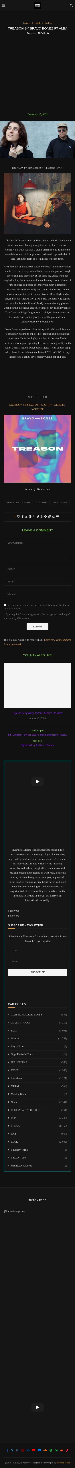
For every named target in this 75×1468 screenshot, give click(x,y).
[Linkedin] (28, 1450)
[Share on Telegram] (45, 516)
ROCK (39, 1141)
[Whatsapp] (56, 1450)
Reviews (39, 1126)
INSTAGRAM (32, 405)
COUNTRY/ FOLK (39, 1022)
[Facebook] (7, 1450)
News (39, 1102)
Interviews (39, 1078)
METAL (39, 1086)
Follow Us (13, 915)
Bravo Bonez (60, 502)
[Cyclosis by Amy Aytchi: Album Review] (37, 685)
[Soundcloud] (45, 1450)
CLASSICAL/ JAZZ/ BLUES (39, 1014)
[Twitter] (12, 1450)
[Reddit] (61, 1450)
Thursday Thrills (39, 1149)
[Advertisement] (37, 73)
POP (39, 1118)
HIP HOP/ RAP (39, 1062)
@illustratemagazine (14, 1211)
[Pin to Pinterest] (30, 516)
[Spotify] (51, 1450)
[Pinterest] (22, 1450)
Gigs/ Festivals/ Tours (39, 1054)
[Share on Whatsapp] (42, 516)
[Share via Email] (57, 516)
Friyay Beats (39, 1046)
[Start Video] (37, 781)
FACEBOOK (16, 405)
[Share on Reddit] (38, 516)
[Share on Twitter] (26, 516)
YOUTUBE (37, 409)
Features (39, 1038)
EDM (39, 1030)
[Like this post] (18, 516)
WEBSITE (60, 405)
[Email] (39, 1450)
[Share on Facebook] (22, 516)
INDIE (39, 1070)
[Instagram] (17, 1450)
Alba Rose (41, 502)
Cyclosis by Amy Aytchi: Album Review (38, 713)
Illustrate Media (63, 1462)
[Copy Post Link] (49, 516)
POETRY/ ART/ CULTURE (39, 1110)
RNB (39, 1133)
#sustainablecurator (18, 502)
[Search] (71, 5)
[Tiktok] (67, 1450)
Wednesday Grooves (39, 1165)
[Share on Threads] (53, 516)
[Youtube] (33, 1450)
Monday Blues (39, 1094)
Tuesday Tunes (39, 1157)
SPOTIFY (46, 405)
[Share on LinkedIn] (34, 516)
